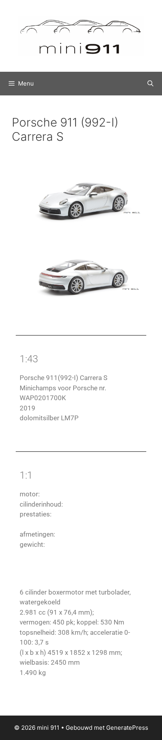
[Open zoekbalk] (150, 83)
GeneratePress (127, 727)
